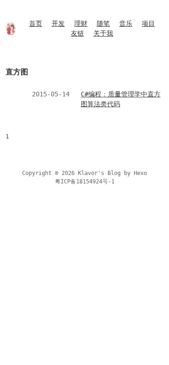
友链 (77, 33)
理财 (80, 23)
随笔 (103, 23)
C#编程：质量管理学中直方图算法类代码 (121, 99)
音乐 (125, 23)
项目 (148, 23)
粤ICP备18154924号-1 (85, 181)
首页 (35, 23)
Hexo (140, 173)
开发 (58, 23)
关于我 (103, 33)
